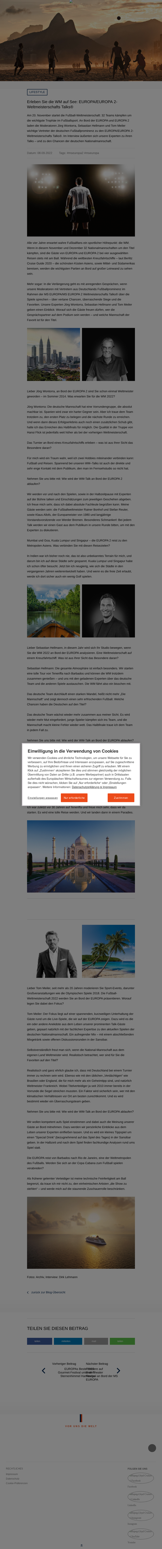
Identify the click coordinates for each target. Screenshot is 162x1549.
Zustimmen (121, 798)
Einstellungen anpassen (43, 798)
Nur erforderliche (74, 798)
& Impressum (108, 787)
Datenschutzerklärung (85, 787)
